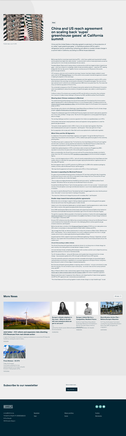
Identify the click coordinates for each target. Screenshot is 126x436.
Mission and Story (69, 413)
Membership (98, 416)
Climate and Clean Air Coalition (80, 226)
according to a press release (81, 154)
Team (35, 416)
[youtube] (103, 406)
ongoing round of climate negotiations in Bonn (63, 104)
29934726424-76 (21, 415)
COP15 (82, 215)
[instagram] (100, 406)
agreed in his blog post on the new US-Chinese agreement (71, 110)
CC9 (69, 215)
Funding (97, 413)
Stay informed (70, 389)
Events (66, 416)
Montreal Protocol (66, 75)
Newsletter (36, 413)
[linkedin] (96, 406)
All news (117, 296)
